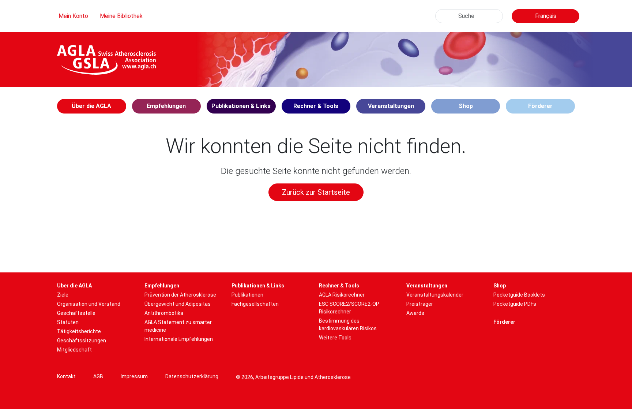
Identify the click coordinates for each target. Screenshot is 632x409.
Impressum (134, 376)
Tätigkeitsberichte (79, 331)
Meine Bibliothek (121, 15)
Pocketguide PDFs (514, 304)
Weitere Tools (335, 338)
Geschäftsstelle (76, 313)
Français (545, 15)
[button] (91, 106)
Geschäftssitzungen (81, 340)
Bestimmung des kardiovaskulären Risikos (348, 324)
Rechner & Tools (339, 286)
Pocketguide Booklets (519, 295)
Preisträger (419, 304)
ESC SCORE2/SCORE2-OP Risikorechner (349, 308)
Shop (466, 106)
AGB (98, 376)
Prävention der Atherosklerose (180, 295)
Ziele (62, 295)
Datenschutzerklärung (191, 376)
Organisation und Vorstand (88, 304)
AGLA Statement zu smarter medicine (178, 326)
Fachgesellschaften (255, 304)
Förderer (540, 106)
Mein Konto (73, 15)
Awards (415, 313)
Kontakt (66, 376)
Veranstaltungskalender (434, 295)
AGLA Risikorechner (342, 295)
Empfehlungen (161, 286)
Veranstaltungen (426, 286)
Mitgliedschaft (74, 350)
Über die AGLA (74, 286)
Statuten (68, 322)
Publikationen (247, 295)
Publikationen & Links (258, 286)
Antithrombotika (163, 313)
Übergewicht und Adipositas (177, 304)
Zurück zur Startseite (316, 192)
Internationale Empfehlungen (178, 339)
